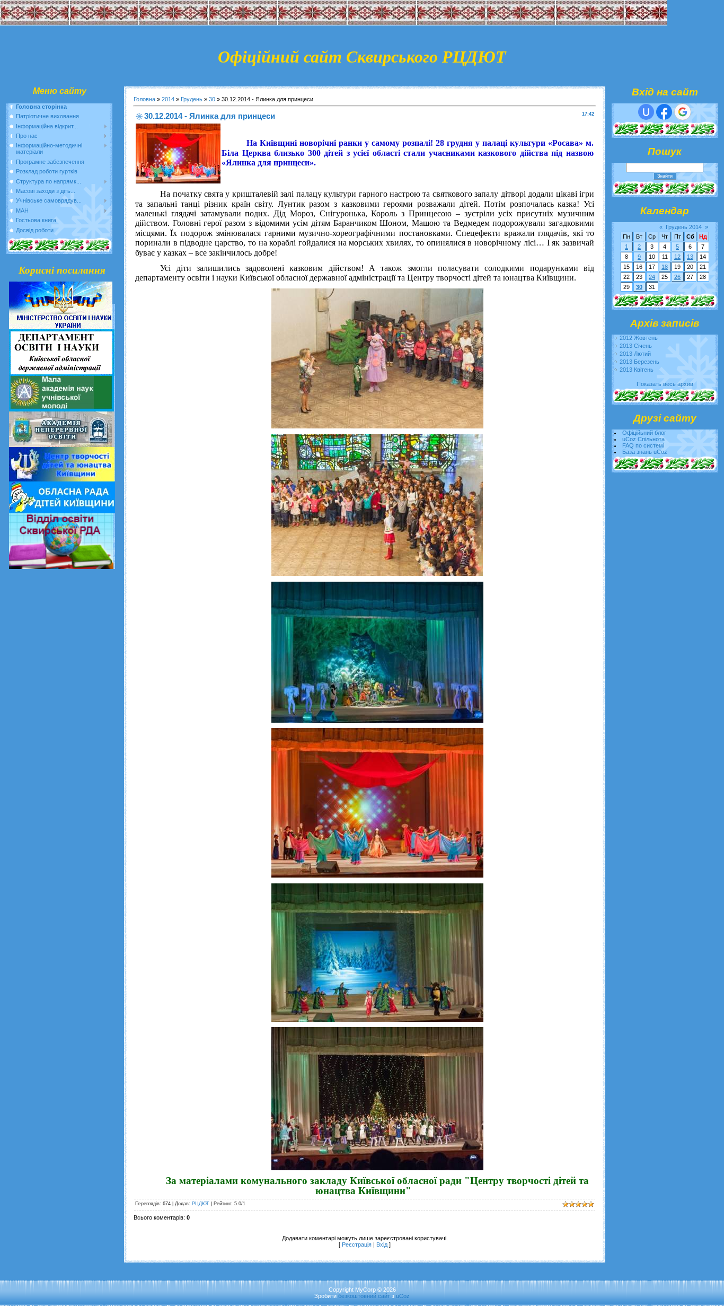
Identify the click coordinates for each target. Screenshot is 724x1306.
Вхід (381, 1244)
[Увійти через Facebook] (664, 112)
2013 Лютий (635, 353)
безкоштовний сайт (364, 1296)
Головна (144, 99)
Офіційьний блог (644, 433)
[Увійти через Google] (682, 111)
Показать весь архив (665, 384)
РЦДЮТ (200, 1203)
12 (677, 256)
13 (690, 256)
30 (212, 99)
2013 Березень (639, 361)
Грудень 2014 (684, 227)
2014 (168, 99)
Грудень (191, 99)
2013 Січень (636, 346)
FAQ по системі (643, 445)
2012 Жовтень (639, 338)
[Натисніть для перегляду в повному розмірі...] (377, 425)
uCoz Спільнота (643, 439)
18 (664, 267)
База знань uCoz (644, 452)
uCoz (403, 1296)
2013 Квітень (637, 369)
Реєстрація (357, 1244)
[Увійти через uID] (646, 112)
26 (677, 277)
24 (652, 277)
